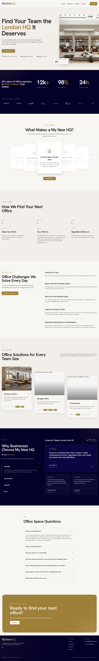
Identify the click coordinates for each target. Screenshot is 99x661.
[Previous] (4, 158)
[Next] (95, 158)
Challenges (70, 3)
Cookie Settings (82, 657)
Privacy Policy (75, 657)
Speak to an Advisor (9, 293)
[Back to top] (8, 3)
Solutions (77, 3)
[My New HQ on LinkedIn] (2, 647)
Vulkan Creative (94, 657)
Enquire (93, 3)
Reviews (83, 3)
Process (63, 3)
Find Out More (48, 178)
